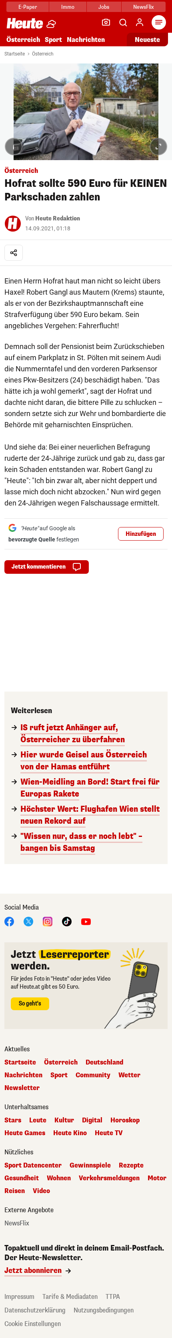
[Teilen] (13, 253)
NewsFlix (143, 7)
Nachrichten (23, 1075)
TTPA (113, 1296)
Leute (37, 1120)
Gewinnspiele (90, 1166)
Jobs (103, 7)
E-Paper (27, 7)
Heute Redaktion (57, 218)
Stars (12, 1120)
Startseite (14, 54)
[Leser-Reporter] (106, 22)
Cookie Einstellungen (32, 1324)
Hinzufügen (141, 534)
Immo (67, 7)
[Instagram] (47, 921)
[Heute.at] (24, 23)
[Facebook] (9, 921)
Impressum (19, 1296)
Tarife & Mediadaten (70, 1296)
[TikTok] (67, 921)
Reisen (14, 1191)
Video (41, 1191)
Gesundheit (21, 1178)
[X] (28, 921)
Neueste (147, 40)
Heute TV (109, 1133)
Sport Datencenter (33, 1166)
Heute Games (24, 1133)
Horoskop (125, 1120)
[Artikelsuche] (123, 22)
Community (93, 1075)
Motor (157, 1178)
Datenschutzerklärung (35, 1310)
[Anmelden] (139, 22)
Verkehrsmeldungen (109, 1178)
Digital (92, 1120)
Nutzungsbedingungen (104, 1310)
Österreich (23, 40)
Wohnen (59, 1178)
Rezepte (131, 1166)
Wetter (129, 1075)
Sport (53, 40)
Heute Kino (70, 1133)
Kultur (64, 1120)
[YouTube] (86, 921)
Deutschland (104, 1062)
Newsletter (22, 1088)
